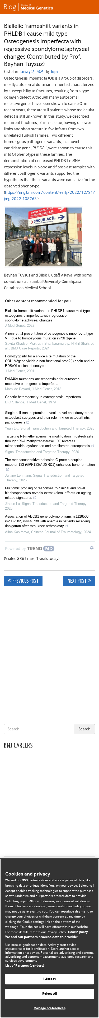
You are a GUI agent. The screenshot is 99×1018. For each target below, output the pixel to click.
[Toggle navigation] (88, 7)
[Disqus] (49, 656)
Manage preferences (49, 1008)
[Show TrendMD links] (92, 548)
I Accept (49, 979)
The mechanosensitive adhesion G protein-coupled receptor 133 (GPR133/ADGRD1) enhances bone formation (50, 462)
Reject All (49, 994)
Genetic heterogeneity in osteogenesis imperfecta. (43, 397)
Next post (77, 581)
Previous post (25, 581)
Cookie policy (78, 932)
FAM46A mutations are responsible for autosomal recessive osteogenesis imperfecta (42, 381)
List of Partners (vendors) (24, 966)
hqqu (54, 72)
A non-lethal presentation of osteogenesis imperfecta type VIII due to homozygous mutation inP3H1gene (49, 335)
